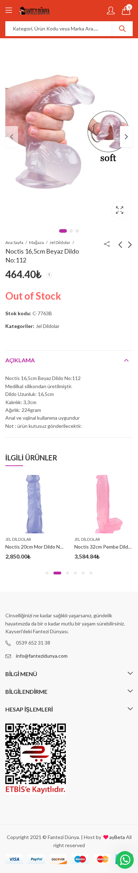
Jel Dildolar (60, 242)
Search (122, 28)
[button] (47, 573)
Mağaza (36, 242)
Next (126, 136)
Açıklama (20, 360)
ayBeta (116, 837)
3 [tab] (77, 231)
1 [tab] (63, 231)
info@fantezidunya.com (42, 656)
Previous (11, 136)
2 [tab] (71, 231)
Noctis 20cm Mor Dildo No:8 (36, 547)
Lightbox (119, 210)
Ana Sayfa (14, 242)
